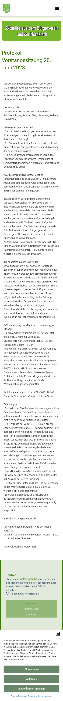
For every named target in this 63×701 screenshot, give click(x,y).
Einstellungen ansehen (31, 688)
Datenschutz (34, 696)
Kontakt (11, 575)
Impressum (47, 696)
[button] (57, 634)
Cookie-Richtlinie (18, 696)
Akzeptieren (31, 669)
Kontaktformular (28, 579)
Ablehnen (31, 679)
